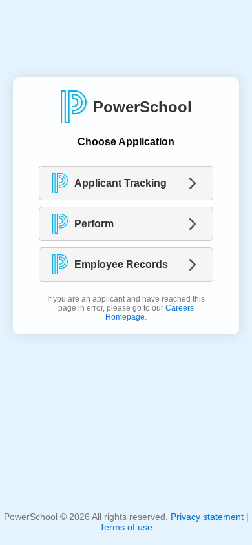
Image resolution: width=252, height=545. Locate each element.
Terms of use (126, 527)
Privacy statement (207, 516)
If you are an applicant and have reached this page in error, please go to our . (126, 308)
